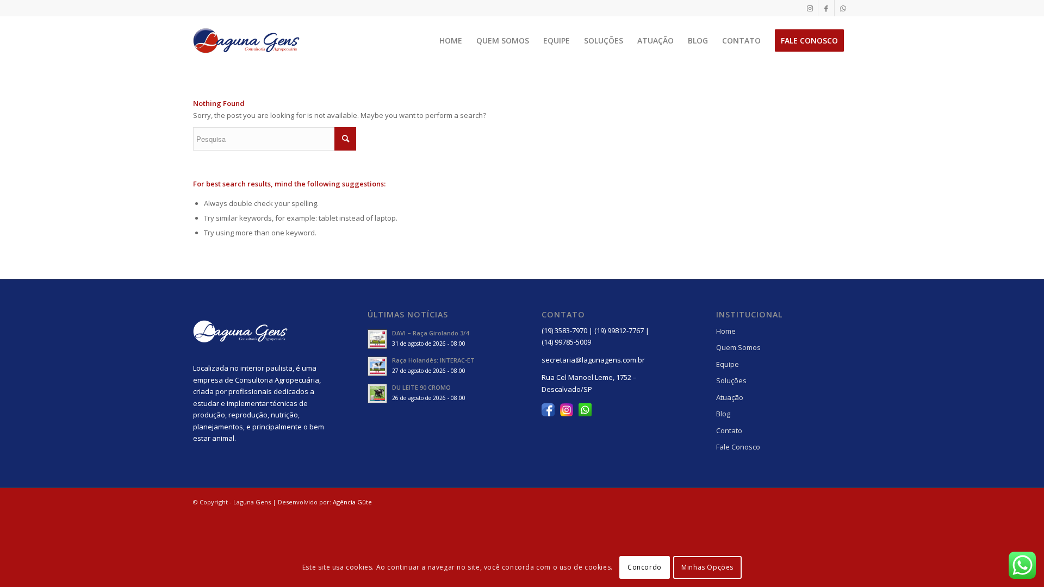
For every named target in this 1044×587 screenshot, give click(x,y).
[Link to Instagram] (810, 8)
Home (726, 331)
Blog (723, 414)
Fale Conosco (738, 447)
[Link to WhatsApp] (843, 8)
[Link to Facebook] (826, 8)
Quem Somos (738, 347)
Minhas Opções (707, 567)
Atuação (729, 397)
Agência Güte (352, 502)
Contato (729, 430)
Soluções (731, 380)
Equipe (727, 364)
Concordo (644, 567)
